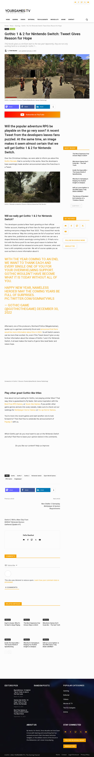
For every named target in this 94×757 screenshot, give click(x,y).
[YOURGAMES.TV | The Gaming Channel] (18, 11)
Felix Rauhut (13, 50)
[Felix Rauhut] (6, 51)
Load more (75, 206)
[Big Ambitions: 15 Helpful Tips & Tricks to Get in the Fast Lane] (8, 692)
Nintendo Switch (36, 475)
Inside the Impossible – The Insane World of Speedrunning (12, 645)
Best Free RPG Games (14, 404)
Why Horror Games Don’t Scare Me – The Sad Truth (80, 163)
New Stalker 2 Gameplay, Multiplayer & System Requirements (50, 506)
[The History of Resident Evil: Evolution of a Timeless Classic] (67, 198)
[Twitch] (81, 2)
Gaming (17, 26)
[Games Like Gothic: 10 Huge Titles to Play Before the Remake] (8, 702)
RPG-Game (9, 479)
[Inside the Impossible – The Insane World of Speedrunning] (13, 634)
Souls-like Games (33, 404)
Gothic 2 (26, 475)
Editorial (7, 619)
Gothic (13, 475)
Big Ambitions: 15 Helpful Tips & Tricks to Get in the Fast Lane (22, 692)
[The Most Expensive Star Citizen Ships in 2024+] (32, 615)
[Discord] (75, 2)
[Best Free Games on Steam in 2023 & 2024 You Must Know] (8, 712)
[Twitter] (85, 2)
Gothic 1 (19, 475)
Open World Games (50, 475)
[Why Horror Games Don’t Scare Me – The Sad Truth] (51, 615)
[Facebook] (78, 2)
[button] (86, 19)
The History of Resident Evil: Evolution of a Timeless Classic (80, 198)
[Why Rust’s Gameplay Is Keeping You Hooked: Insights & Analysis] (32, 634)
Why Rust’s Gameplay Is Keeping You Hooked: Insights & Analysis (31, 645)
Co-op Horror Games (46, 410)
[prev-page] (6, 652)
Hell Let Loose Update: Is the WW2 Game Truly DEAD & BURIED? (51, 645)
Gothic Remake (11, 161)
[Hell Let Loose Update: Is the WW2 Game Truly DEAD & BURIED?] (51, 634)
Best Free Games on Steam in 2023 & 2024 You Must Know (21, 712)
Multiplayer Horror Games (25, 410)
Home (6, 26)
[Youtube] (88, 2)
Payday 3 (8, 422)
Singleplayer (18, 479)
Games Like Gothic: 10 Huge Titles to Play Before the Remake (21, 702)
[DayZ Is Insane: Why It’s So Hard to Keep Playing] (13, 615)
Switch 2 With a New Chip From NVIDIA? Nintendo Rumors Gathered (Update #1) (16, 522)
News (12, 26)
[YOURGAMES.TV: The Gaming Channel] (14, 729)
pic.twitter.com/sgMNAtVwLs (29, 298)
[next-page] (9, 652)
